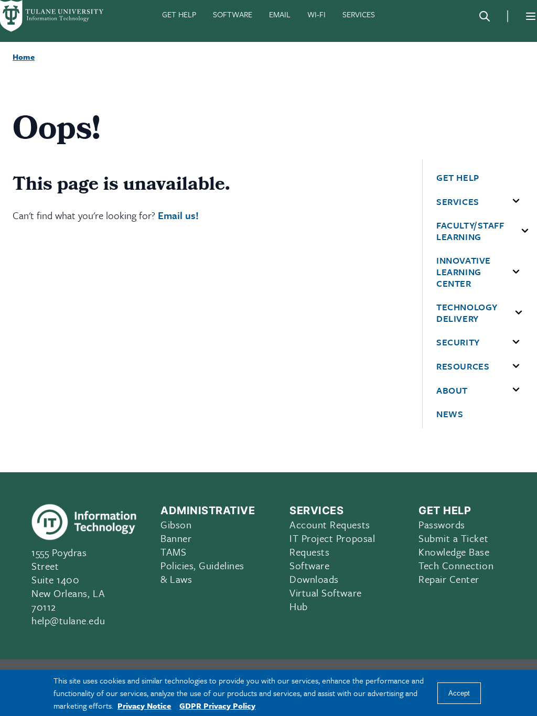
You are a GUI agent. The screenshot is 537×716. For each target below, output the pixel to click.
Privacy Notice (144, 705)
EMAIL (280, 14)
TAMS (173, 552)
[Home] (52, 16)
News (449, 414)
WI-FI (316, 14)
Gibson (175, 524)
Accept (459, 693)
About (452, 390)
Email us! (178, 215)
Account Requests (329, 524)
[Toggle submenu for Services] (516, 201)
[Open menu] (530, 16)
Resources (462, 366)
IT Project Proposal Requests (332, 545)
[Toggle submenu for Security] (516, 342)
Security (457, 342)
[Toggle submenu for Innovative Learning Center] (516, 272)
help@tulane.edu (68, 620)
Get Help (457, 177)
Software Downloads (314, 572)
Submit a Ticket (453, 538)
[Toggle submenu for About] (516, 390)
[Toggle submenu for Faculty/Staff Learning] (525, 231)
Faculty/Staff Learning (470, 231)
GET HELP (179, 14)
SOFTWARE (232, 14)
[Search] (484, 16)
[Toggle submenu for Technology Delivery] (518, 313)
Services (457, 202)
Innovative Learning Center (463, 272)
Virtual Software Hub (325, 599)
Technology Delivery (466, 312)
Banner (175, 538)
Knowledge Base (454, 552)
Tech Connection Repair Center (455, 572)
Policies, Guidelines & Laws (202, 572)
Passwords (441, 524)
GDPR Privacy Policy (217, 705)
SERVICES (358, 14)
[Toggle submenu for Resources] (516, 366)
